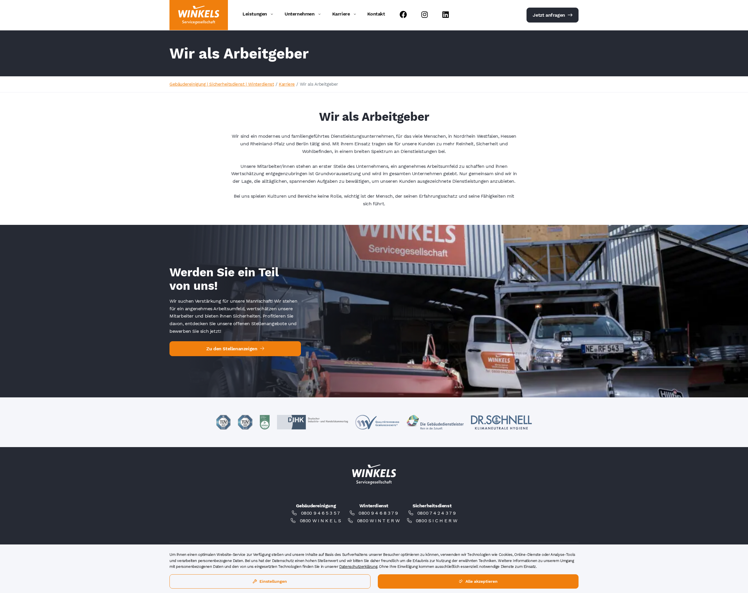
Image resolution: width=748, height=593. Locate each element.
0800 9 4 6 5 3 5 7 (320, 513)
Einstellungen (272, 581)
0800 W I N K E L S (320, 520)
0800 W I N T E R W (378, 520)
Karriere (341, 14)
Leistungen (255, 14)
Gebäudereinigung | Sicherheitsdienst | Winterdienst (221, 84)
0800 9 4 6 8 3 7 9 (378, 513)
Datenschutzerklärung (358, 566)
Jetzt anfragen (549, 15)
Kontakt (376, 14)
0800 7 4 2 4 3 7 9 (436, 513)
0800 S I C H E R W (436, 520)
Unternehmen (300, 14)
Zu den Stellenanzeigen (232, 348)
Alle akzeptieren (481, 581)
